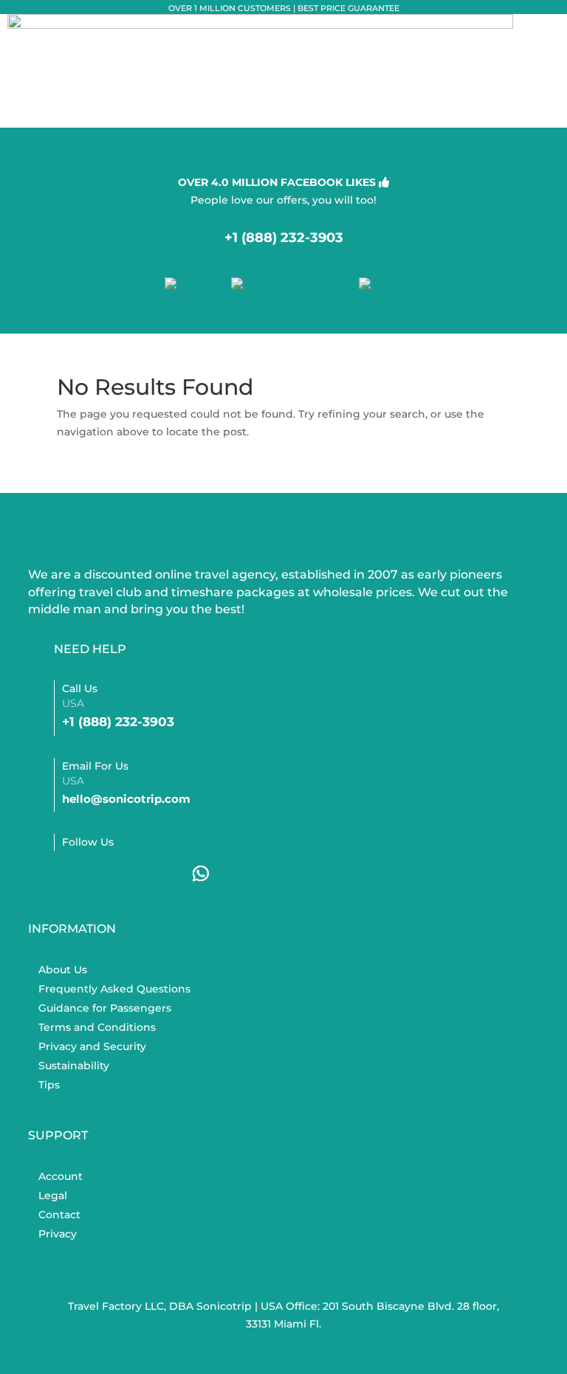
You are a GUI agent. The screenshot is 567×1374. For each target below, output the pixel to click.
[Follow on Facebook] (72, 873)
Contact (59, 1214)
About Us (62, 969)
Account (60, 1176)
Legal (52, 1195)
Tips (49, 1084)
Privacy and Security (92, 1046)
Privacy (57, 1233)
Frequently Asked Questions (114, 988)
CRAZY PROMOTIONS (283, 324)
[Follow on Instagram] (115, 873)
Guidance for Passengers (104, 1008)
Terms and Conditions (97, 1027)
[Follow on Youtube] (158, 873)
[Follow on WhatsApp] (200, 873)
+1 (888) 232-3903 (283, 237)
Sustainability (73, 1065)
